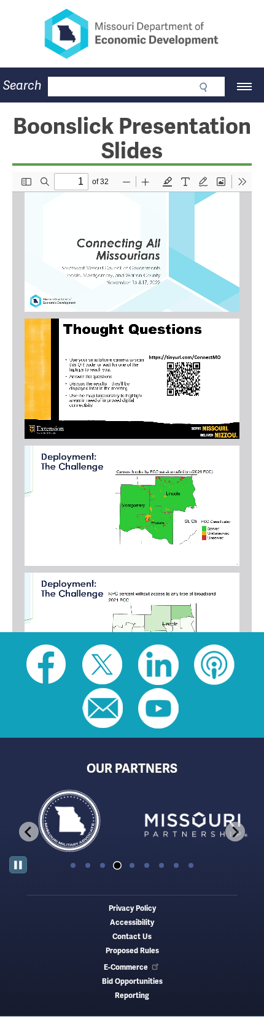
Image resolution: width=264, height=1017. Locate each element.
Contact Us (132, 937)
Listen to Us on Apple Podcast (214, 664)
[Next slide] (235, 831)
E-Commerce (126, 967)
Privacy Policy (132, 908)
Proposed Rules (132, 951)
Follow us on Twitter (102, 664)
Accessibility (132, 922)
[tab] (73, 865)
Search (22, 85)
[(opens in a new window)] (193, 821)
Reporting (132, 995)
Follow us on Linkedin (158, 664)
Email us (102, 708)
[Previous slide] (29, 831)
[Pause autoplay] (18, 865)
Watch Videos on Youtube (158, 708)
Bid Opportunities (132, 981)
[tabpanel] (70, 821)
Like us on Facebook (46, 664)
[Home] (132, 34)
